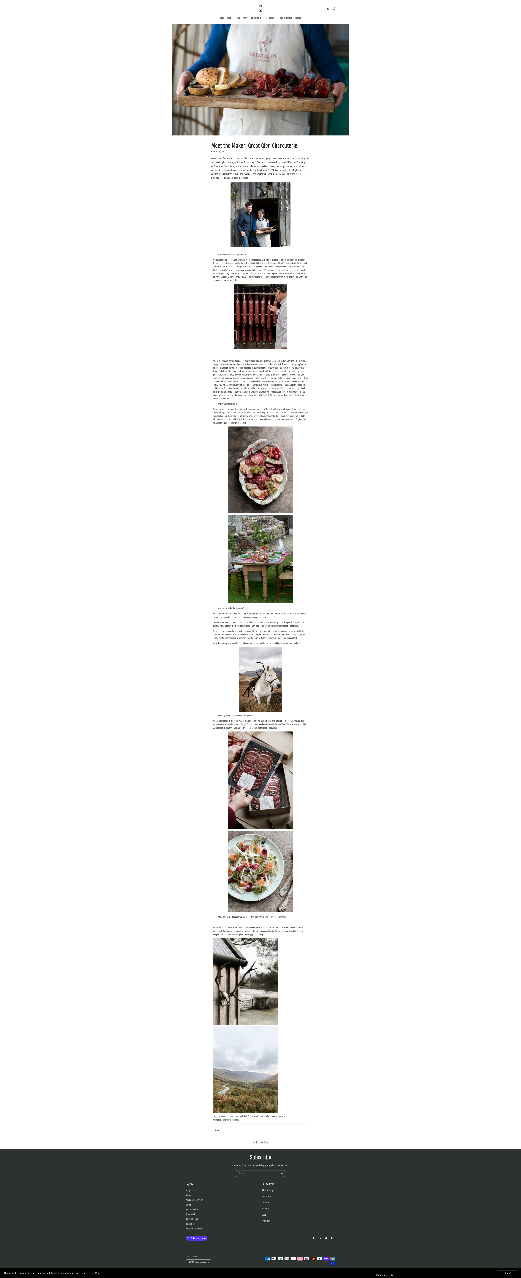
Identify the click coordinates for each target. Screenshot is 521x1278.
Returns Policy (192, 1209)
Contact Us (190, 1224)
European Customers (194, 1229)
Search (188, 1205)
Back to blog (262, 1142)
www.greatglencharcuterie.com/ (226, 1120)
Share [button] (216, 1130)
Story (188, 1190)
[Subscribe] (282, 1173)
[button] (189, 8)
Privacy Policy (191, 1214)
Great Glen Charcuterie (224, 166)
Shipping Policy (192, 1219)
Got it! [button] (507, 1273)
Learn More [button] (94, 1273)
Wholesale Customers (194, 1200)
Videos (188, 1195)
